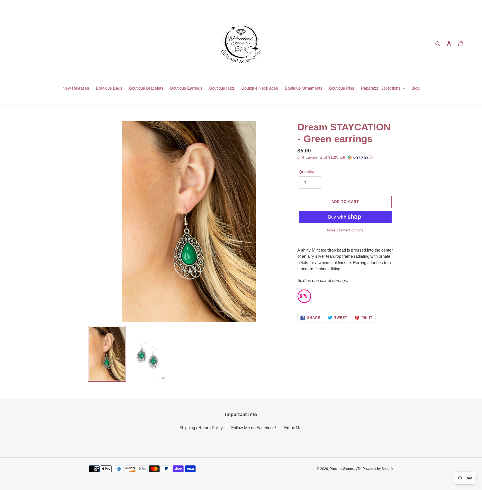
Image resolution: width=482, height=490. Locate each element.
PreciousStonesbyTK (346, 469)
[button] (335, 157)
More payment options (345, 230)
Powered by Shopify (378, 469)
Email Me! (293, 427)
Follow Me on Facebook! (253, 427)
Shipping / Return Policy (201, 427)
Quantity (306, 171)
